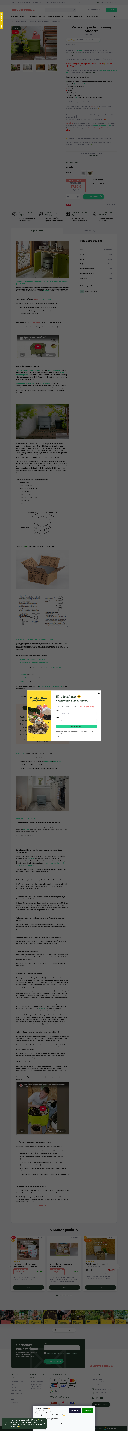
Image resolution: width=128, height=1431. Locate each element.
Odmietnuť (74, 1410)
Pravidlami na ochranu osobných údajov (84, 736)
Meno (58, 710)
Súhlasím (88, 1410)
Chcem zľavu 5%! (76, 726)
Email (58, 717)
